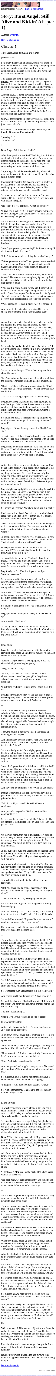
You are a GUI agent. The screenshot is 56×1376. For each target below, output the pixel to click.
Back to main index (34, 9)
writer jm (14, 35)
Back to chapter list (10, 40)
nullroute (51, 1370)
